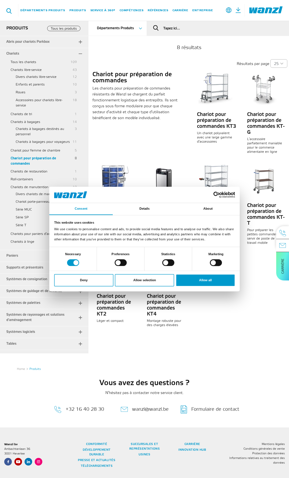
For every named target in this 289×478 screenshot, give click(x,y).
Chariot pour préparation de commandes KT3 (216, 120)
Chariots (12, 53)
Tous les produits (64, 28)
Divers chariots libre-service (36, 77)
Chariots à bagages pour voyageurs (43, 141)
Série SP (22, 217)
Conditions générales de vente (264, 449)
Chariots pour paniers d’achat (33, 234)
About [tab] (208, 209)
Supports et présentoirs (24, 267)
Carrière (180, 10)
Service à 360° (102, 10)
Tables (11, 343)
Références (158, 10)
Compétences (132, 10)
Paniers (12, 255)
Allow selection (144, 280)
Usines (144, 454)
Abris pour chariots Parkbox (28, 41)
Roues (20, 92)
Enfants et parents (30, 84)
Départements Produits (42, 10)
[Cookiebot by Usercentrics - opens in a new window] (216, 194)
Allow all (205, 280)
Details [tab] (144, 209)
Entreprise (202, 10)
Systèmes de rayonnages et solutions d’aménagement (35, 317)
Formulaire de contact (215, 409)
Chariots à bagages (25, 122)
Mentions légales (273, 444)
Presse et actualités (96, 460)
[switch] (121, 262)
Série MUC (24, 209)
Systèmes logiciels (20, 331)
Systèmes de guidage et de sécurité (34, 291)
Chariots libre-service (26, 70)
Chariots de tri (21, 114)
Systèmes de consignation (26, 279)
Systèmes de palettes (23, 302)
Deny (84, 280)
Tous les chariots (23, 62)
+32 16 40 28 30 (85, 409)
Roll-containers (22, 179)
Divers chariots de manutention (39, 194)
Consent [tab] (81, 209)
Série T (21, 225)
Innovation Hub (192, 450)
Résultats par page (253, 64)
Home (21, 369)
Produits (77, 10)
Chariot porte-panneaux (33, 201)
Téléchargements (97, 466)
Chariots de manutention (29, 187)
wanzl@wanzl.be (150, 409)
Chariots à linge (22, 241)
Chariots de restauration (29, 171)
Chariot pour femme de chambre (35, 150)
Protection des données (268, 453)
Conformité (96, 444)
